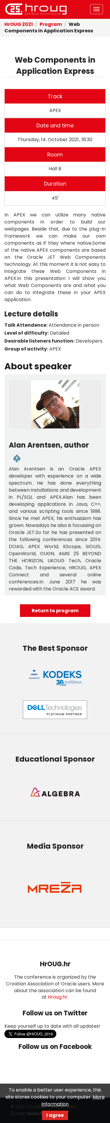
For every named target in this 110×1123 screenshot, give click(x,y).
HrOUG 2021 (35, 9)
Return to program (55, 610)
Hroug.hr (57, 997)
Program (51, 24)
